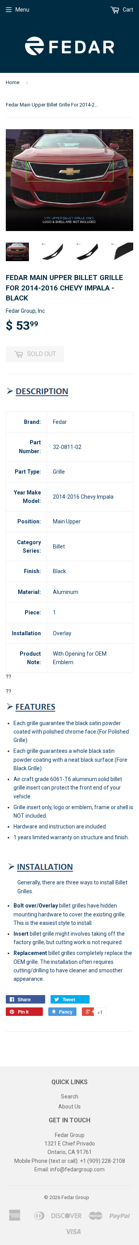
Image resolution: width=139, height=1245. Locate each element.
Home (12, 82)
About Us (69, 1106)
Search (69, 1096)
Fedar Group (75, 1197)
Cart (127, 10)
